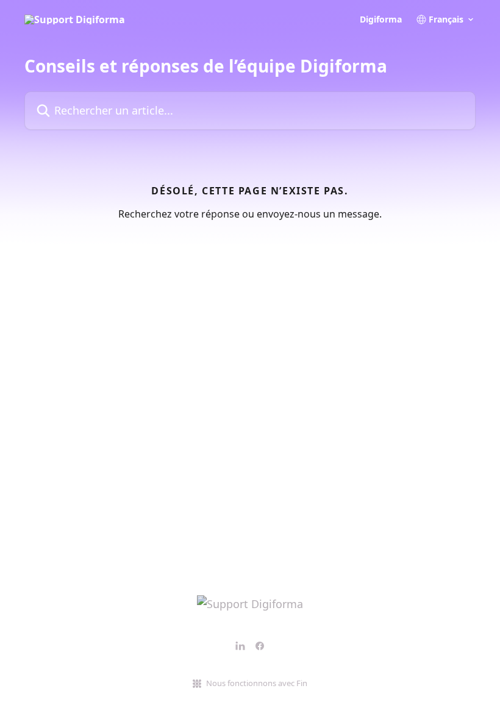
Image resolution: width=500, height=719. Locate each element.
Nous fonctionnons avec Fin (256, 683)
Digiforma (381, 19)
